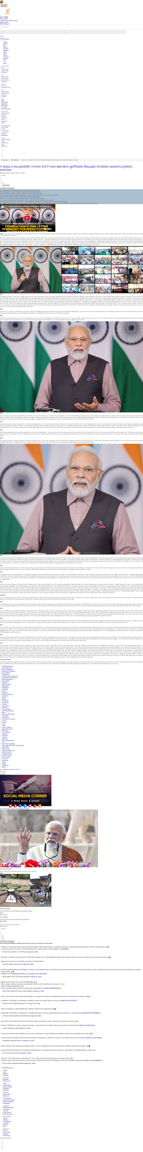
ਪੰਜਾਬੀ (4, 63)
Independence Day (7, 753)
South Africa (5, 696)
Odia (4, 60)
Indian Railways (6, 673)
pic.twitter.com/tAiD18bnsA (86, 1025)
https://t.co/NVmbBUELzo (94, 1060)
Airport (4, 762)
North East (5, 730)
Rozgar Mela (5, 747)
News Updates (14, 160)
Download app (4, 4)
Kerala (3, 691)
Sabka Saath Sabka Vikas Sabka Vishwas (13, 745)
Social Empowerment (7, 679)
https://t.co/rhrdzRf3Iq (61, 949)
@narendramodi (19, 974)
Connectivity (5, 701)
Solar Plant (5, 739)
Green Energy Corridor (8, 740)
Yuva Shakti (5, 716)
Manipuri (5, 58)
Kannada (5, 48)
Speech (4, 767)
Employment (5, 765)
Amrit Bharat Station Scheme (9, 678)
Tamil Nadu (5, 689)
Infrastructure (5, 674)
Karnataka (4, 692)
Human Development (7, 669)
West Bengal (5, 687)
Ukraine (4, 697)
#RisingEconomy (31, 982)
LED (3, 742)
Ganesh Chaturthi (6, 752)
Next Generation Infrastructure (10, 676)
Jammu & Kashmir (7, 727)
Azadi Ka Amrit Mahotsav (8, 671)
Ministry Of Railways (7, 694)
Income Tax (5, 758)
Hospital (4, 763)
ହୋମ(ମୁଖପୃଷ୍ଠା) (5, 160)
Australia (4, 704)
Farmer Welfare (6, 732)
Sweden (4, 699)
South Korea (5, 702)
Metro (3, 712)
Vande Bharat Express (8, 711)
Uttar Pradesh (5, 681)
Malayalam (6, 50)
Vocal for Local (6, 749)
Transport (4, 737)
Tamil (4, 53)
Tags (3, 666)
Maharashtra (5, 686)
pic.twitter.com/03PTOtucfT (68, 1000)
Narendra (4, 17)
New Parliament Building (8, 744)
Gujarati (5, 43)
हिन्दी (4, 45)
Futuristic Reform (6, 709)
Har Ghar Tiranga (6, 755)
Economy (4, 722)
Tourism (4, 720)
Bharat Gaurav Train (7, 729)
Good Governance (7, 668)
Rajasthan (4, 682)
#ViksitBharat (96, 1013)
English (5, 42)
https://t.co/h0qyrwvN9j (45, 988)
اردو (4, 62)
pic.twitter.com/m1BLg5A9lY (37, 974)
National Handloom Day (8, 750)
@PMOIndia (57, 988)
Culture (4, 725)
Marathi (5, 55)
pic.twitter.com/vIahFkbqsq (93, 1038)
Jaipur (3, 724)
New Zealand (5, 706)
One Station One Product (8, 719)
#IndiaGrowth (86, 1013)
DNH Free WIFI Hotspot (8, 714)
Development (5, 717)
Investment (5, 735)
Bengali (5, 47)
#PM (12, 974)
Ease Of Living (6, 757)
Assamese (6, 57)
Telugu (5, 52)
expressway (5, 760)
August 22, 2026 (32, 952)
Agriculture (5, 734)
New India (4, 707)
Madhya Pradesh (6, 684)
